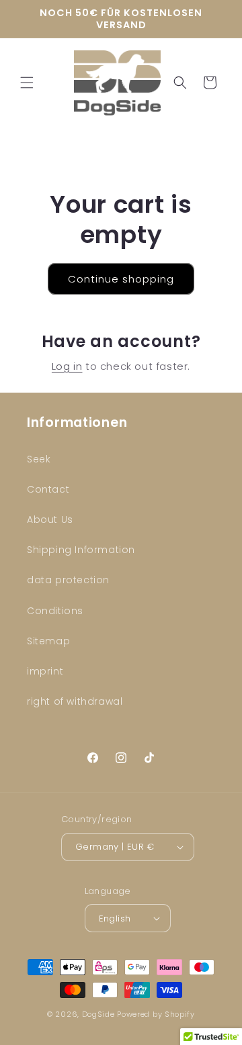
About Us (50, 519)
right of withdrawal (74, 701)
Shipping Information (81, 549)
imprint (45, 671)
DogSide (98, 1014)
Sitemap (48, 641)
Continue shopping (121, 279)
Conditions (55, 610)
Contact (48, 489)
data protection (68, 580)
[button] (27, 82)
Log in (67, 366)
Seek (38, 459)
